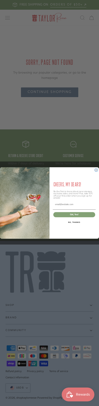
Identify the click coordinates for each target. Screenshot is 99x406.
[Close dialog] (96, 170)
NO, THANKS (74, 222)
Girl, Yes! (74, 215)
